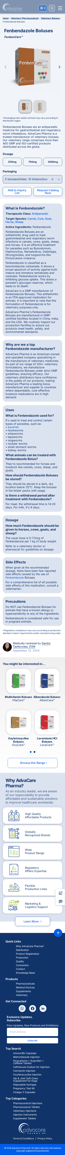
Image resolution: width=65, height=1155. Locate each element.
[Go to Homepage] (11, 7)
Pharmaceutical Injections (27, 1103)
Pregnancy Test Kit (24, 1088)
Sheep (19, 222)
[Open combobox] (32, 179)
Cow (40, 218)
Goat (48, 218)
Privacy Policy (44, 1138)
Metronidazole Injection (26, 1057)
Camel (32, 218)
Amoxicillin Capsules (24, 1053)
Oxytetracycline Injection (27, 1074)
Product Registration (27, 954)
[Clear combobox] (52, 179)
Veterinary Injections (24, 1111)
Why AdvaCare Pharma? (30, 946)
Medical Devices (25, 987)
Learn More (33, 921)
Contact (20, 969)
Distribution (22, 950)
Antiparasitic (40, 213)
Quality (20, 961)
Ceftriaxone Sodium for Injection (31, 1067)
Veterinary (22, 995)
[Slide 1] (31, 752)
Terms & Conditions (23, 1138)
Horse (10, 222)
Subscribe (32, 1040)
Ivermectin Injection (24, 1071)
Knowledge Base (25, 973)
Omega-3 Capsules (24, 1092)
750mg (32, 161)
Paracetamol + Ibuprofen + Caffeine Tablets (28, 1062)
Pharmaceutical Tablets (26, 1107)
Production (22, 957)
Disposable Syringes (24, 1084)
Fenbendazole (15, 577)
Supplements (23, 991)
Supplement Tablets (24, 1118)
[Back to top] (58, 933)
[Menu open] (60, 8)
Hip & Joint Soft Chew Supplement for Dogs (25, 1079)
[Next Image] (59, 67)
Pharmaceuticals (25, 983)
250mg (12, 161)
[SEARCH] (52, 8)
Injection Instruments (25, 1114)
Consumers (22, 965)
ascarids (13, 427)
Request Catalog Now (48, 191)
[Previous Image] (5, 67)
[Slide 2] (34, 752)
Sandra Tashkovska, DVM (31, 645)
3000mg (53, 161)
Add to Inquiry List (17, 191)
